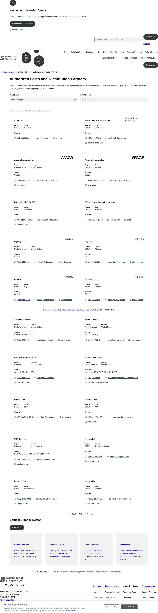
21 (85, 310)
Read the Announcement (22, 24)
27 (101, 310)
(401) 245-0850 (94, 378)
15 (70, 310)
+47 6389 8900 (23, 138)
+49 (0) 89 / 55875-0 (25, 220)
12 (63, 310)
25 (96, 310)
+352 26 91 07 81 (24, 499)
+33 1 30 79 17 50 (95, 220)
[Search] (139, 39)
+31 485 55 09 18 (95, 457)
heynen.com (93, 461)
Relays (148, 52)
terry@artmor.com (116, 340)
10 (58, 310)
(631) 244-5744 (23, 459)
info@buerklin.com (49, 220)
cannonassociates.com (98, 382)
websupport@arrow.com (48, 180)
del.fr (129, 220)
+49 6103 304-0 (94, 138)
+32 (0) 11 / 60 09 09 (96, 499)
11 (60, 310)
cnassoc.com (23, 382)
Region (14, 94)
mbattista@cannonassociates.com (123, 378)
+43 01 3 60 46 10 (95, 180)
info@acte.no (42, 138)
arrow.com (21, 185)
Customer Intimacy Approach (73, 572)
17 (75, 310)
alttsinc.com (66, 340)
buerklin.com (22, 224)
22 (88, 310)
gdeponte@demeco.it (121, 417)
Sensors (130, 52)
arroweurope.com (95, 143)
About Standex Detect (14, 72)
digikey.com (66, 262)
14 (68, 310)
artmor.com (136, 340)
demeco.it (66, 417)
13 (65, 310)
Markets (105, 58)
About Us (145, 58)
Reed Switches (104, 52)
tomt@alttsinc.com (45, 340)
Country (85, 94)
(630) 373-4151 (23, 340)
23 (91, 310)
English (146, 44)
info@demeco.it (48, 417)
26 (98, 310)
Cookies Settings (112, 607)
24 (93, 310)
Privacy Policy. (70, 611)
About (97, 586)
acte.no (59, 138)
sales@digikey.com (45, 262)
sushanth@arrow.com (117, 138)
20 (83, 310)
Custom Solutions (71, 52)
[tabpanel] (79, 211)
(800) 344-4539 (23, 262)
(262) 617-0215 (94, 340)
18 (78, 310)
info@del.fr (115, 220)
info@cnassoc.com (45, 378)
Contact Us (150, 37)
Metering (55, 572)
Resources (123, 58)
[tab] (17, 111)
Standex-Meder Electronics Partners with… (104, 572)
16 (73, 310)
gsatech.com (22, 464)
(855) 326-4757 (23, 180)
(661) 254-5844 (23, 378)
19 (80, 310)
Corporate (148, 586)
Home (2, 72)
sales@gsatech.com (46, 459)
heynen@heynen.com (119, 457)
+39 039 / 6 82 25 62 (25, 417)
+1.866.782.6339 (7, 600)
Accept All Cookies (129, 607)
